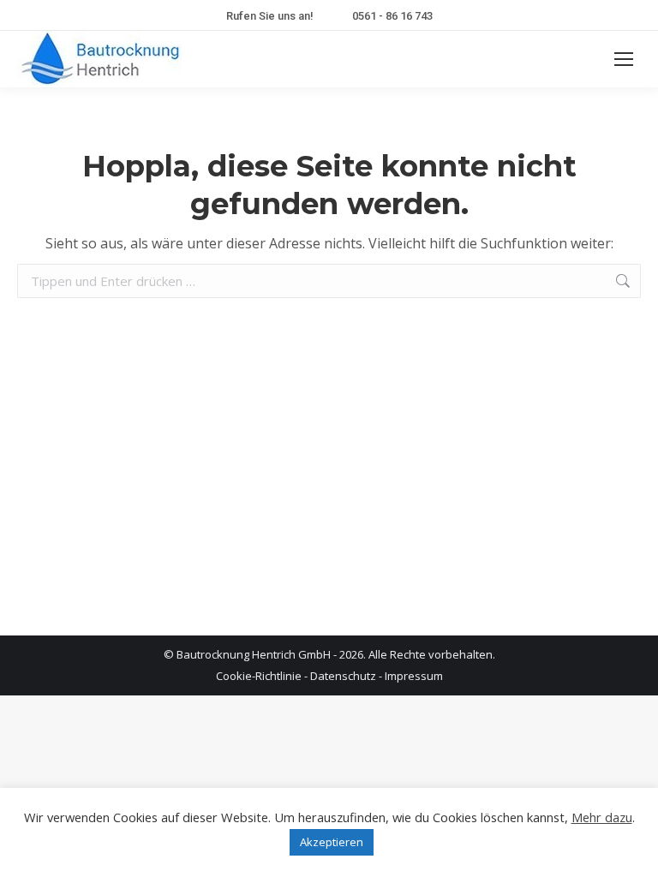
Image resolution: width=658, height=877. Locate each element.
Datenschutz (343, 675)
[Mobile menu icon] (624, 59)
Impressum (414, 675)
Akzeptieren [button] (331, 842)
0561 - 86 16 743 (392, 15)
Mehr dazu (601, 817)
